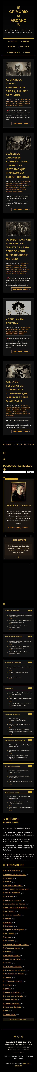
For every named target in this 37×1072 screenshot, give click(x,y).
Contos (7, 952)
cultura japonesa (11, 331)
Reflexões (9, 911)
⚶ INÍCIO (17, 444)
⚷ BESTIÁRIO (23, 47)
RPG (6, 1011)
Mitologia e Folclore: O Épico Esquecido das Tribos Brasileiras (20, 616)
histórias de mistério (15, 970)
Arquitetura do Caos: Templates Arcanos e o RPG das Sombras (20, 751)
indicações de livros (19, 409)
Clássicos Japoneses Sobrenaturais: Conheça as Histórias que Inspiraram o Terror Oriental (18, 165)
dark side (20, 185)
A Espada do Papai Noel (15, 677)
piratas (24, 411)
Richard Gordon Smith (13, 189)
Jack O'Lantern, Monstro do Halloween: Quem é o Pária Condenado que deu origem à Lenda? (20, 731)
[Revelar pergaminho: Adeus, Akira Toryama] (18, 308)
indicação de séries (19, 267)
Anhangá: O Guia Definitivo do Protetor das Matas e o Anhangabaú (20, 641)
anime (8, 329)
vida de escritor (12, 915)
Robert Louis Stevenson (14, 413)
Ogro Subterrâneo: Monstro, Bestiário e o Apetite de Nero (19, 725)
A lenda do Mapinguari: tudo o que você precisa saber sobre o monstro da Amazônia (18, 857)
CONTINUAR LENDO (21, 124)
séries (14, 273)
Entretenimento (11, 956)
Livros (7, 937)
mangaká (21, 333)
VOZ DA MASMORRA (12, 893)
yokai (15, 191)
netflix (20, 269)
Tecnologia (9, 1014)
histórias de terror (14, 974)
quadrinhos (16, 271)
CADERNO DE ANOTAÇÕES (14, 874)
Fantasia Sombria (12, 900)
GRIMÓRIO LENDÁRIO (12, 187)
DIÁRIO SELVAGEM (12, 871)
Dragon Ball (23, 331)
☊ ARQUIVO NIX (13, 52)
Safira (21, 105)
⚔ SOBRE (26, 52)
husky (20, 103)
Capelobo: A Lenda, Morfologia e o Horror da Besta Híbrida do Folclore (18, 848)
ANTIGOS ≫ (29, 444)
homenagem (9, 333)
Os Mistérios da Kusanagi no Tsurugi (18, 672)
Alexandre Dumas (12, 948)
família (14, 103)
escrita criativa (12, 959)
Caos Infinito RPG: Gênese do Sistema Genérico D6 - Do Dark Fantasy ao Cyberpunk (18, 757)
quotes (7, 919)
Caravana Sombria (12, 1007)
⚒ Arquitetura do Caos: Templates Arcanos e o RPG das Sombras (18, 548)
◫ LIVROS (25, 41)
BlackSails (16, 407)
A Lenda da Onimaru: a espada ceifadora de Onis (20, 667)
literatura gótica (13, 981)
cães (16, 101)
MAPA (30, 610)
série (25, 413)
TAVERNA (8, 878)
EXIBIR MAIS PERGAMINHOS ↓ (18, 1019)
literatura (16, 411)
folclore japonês (12, 967)
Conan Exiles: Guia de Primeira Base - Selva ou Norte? (20, 782)
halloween (9, 933)
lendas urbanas (11, 1003)
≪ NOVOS (7, 444)
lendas (7, 978)
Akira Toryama (25, 327)
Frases (7, 922)
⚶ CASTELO (12, 41)
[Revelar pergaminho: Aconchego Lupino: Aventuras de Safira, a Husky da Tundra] (18, 69)
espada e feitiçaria (14, 930)
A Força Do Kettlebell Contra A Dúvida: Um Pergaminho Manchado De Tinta (20, 704)
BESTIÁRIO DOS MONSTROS (15, 908)
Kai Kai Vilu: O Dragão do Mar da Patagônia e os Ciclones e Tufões (18, 719)
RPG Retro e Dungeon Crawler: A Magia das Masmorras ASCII (20, 745)
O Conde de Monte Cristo (16, 944)
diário (8, 103)
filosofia (9, 941)
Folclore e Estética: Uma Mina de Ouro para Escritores (20, 808)
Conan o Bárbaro (12, 992)
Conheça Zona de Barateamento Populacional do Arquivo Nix (20, 699)
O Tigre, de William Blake (16, 828)
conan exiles (10, 1000)
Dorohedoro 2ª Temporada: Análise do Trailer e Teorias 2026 (18, 771)
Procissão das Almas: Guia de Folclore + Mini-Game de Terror (19, 626)
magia (8, 269)
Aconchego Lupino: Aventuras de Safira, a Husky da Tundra (17, 87)
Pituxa (15, 105)
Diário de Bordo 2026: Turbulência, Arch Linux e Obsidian (19, 797)
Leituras (22, 187)
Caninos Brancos (24, 101)
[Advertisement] (18, 581)
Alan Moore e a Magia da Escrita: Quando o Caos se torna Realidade (20, 693)
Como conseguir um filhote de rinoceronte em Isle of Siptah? (19, 776)
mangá (15, 333)
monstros (14, 269)
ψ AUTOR (11, 47)
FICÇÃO (7, 882)
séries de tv (21, 273)
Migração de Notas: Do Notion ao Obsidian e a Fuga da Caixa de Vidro (20, 802)
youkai (20, 191)
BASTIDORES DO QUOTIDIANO (19, 329)
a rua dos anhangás (13, 996)
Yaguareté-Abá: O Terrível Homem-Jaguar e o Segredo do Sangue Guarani (20, 621)
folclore (27, 185)
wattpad (8, 985)
